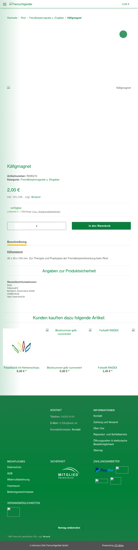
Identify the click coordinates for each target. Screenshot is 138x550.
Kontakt (76, 429)
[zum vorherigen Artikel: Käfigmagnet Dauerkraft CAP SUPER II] (119, 18)
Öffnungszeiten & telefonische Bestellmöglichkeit (110, 442)
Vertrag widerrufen (69, 527)
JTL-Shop (119, 545)
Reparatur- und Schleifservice (110, 434)
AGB (9, 473)
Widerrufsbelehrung (18, 479)
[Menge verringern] (11, 226)
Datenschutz (14, 467)
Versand (35, 197)
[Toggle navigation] (4, 3)
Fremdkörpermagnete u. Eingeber (40, 179)
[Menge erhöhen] (62, 226)
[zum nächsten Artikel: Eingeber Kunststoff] (127, 18)
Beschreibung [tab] (17, 241)
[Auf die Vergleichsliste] (123, 34)
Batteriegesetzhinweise (20, 492)
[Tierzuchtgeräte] (20, 4)
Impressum (13, 485)
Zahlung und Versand (105, 422)
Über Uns (98, 428)
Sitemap (98, 450)
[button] (103, 4)
